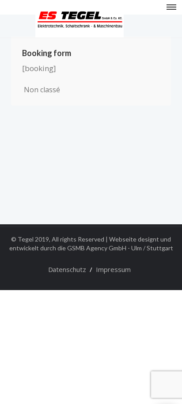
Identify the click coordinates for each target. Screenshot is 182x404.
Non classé (42, 89)
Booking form (46, 53)
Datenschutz (67, 269)
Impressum (113, 269)
